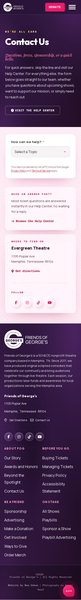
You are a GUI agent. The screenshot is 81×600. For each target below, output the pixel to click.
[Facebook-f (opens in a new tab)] (16, 302)
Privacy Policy (19, 170)
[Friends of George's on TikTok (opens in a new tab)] (29, 436)
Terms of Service (41, 170)
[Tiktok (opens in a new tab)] (38, 302)
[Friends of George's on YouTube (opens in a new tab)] (39, 436)
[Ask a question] (69, 591)
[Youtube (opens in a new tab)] (49, 302)
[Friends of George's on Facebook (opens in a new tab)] (8, 436)
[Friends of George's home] (13, 7)
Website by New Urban (23, 585)
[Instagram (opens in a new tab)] (27, 302)
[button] (72, 7)
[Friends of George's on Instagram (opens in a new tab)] (19, 436)
